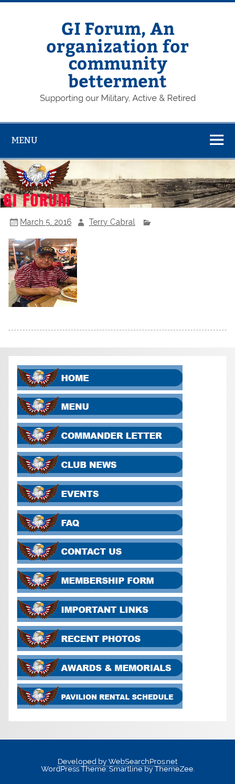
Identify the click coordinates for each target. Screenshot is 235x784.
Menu (24, 140)
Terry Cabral (112, 222)
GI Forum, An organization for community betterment (117, 53)
